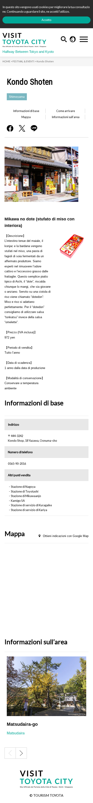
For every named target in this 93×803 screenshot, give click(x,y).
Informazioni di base (26, 111)
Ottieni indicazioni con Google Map (65, 536)
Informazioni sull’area (65, 117)
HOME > (7, 61)
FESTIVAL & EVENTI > (24, 61)
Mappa (26, 117)
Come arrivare (65, 111)
